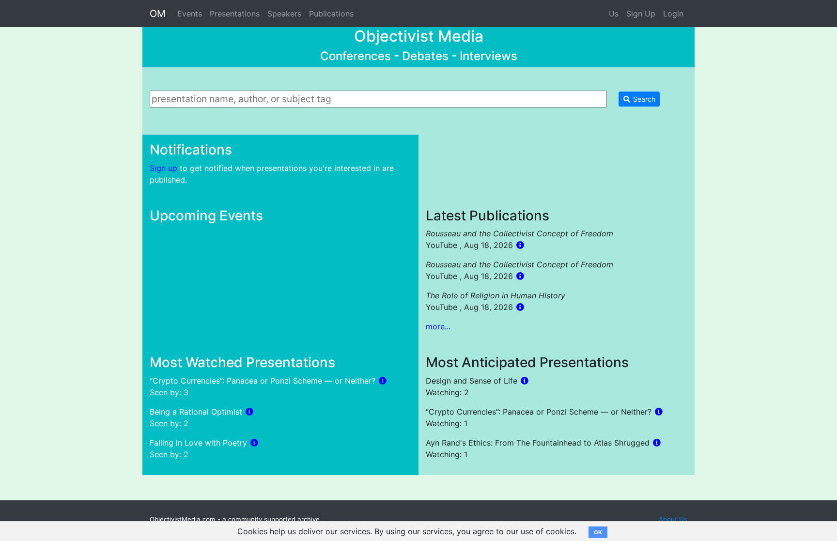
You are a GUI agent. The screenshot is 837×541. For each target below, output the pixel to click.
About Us (673, 519)
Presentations (235, 13)
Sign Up (640, 13)
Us (614, 13)
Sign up (163, 168)
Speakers (284, 13)
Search (643, 99)
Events (189, 13)
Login (673, 13)
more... (438, 326)
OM (158, 13)
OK (598, 532)
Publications (331, 13)
